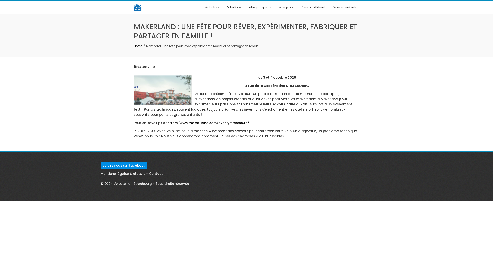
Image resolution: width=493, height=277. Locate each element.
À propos (285, 7)
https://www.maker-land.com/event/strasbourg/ (208, 123)
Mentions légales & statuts (123, 173)
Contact (156, 173)
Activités (232, 7)
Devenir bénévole (344, 7)
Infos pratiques (259, 7)
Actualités (212, 7)
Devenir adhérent (313, 7)
